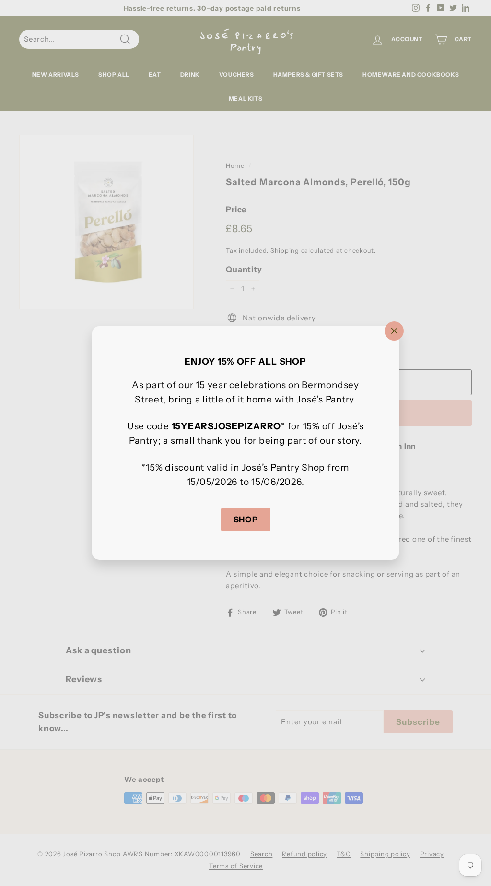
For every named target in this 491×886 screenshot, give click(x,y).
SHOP (246, 519)
